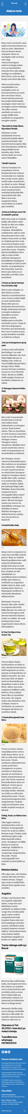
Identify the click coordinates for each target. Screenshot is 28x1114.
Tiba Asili (14, 3)
